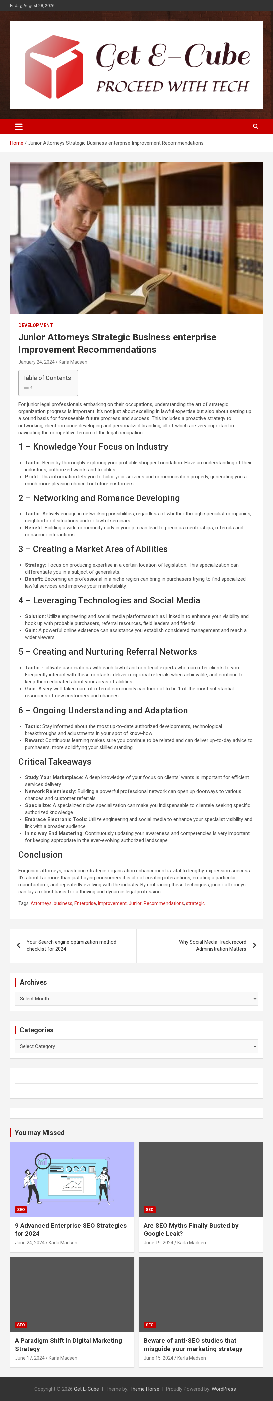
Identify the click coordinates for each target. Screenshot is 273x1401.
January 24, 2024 (36, 362)
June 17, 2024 (30, 1358)
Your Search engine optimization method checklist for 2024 (71, 945)
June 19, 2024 (158, 1242)
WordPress (224, 1389)
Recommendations (164, 903)
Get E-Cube (86, 1389)
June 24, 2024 (30, 1242)
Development (35, 325)
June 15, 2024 (158, 1358)
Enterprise (85, 903)
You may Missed (40, 1133)
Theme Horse (144, 1389)
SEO (21, 1209)
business (63, 903)
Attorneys (41, 903)
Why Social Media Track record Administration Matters (212, 945)
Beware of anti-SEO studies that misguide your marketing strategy (193, 1345)
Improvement (112, 903)
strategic (195, 903)
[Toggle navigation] (19, 126)
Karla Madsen (73, 362)
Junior (135, 903)
